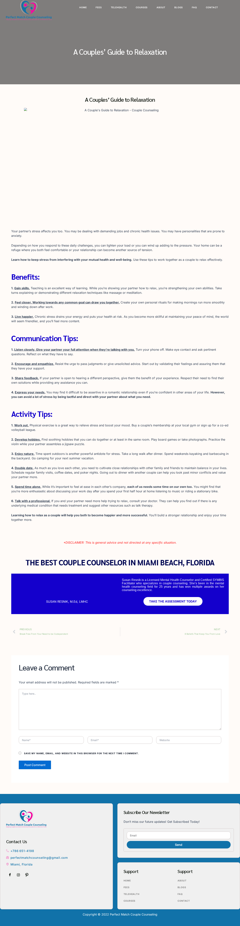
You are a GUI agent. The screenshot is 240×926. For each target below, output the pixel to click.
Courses (142, 7)
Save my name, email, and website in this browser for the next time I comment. (81, 753)
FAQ (194, 7)
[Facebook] (10, 875)
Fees (99, 7)
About (161, 7)
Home (83, 7)
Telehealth (119, 7)
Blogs (178, 7)
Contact (212, 7)
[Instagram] (18, 875)
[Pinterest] (27, 875)
